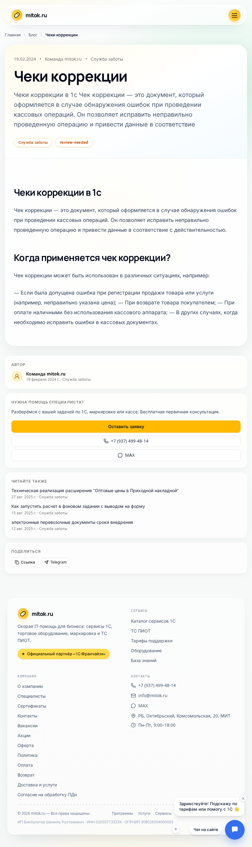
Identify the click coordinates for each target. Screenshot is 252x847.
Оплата (25, 765)
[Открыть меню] (234, 15)
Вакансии (27, 725)
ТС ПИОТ (141, 630)
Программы (122, 813)
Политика (27, 755)
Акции (24, 735)
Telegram (58, 562)
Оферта (26, 745)
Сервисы (163, 813)
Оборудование (146, 650)
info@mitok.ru (152, 695)
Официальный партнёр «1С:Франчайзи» (64, 653)
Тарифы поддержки (151, 640)
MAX (130, 455)
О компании (30, 686)
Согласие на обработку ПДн (47, 794)
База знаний (143, 660)
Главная (13, 34)
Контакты (27, 715)
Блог (33, 34)
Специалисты (31, 696)
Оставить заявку (126, 426)
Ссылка (28, 562)
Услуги (144, 813)
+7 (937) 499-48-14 (129, 441)
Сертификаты (32, 706)
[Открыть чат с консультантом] (235, 830)
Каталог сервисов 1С (153, 621)
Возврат (26, 774)
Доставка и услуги (37, 784)
